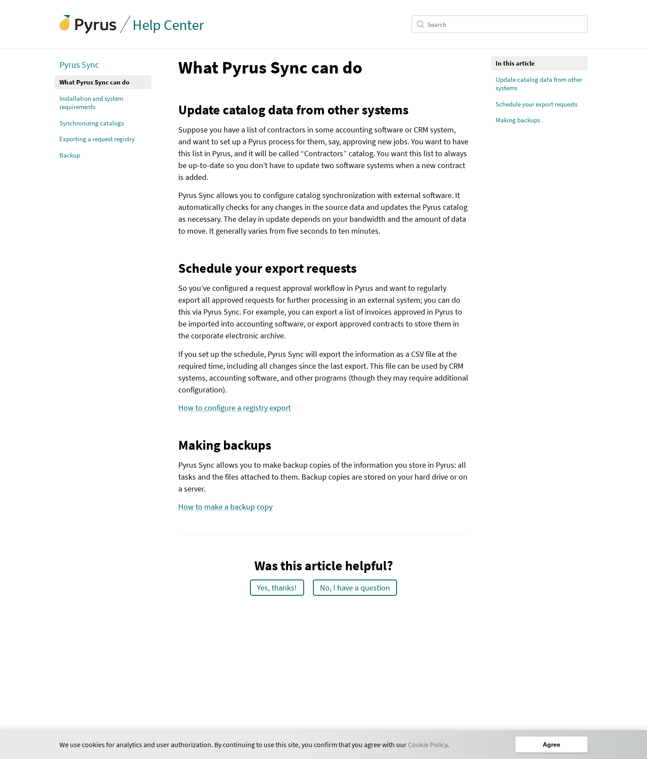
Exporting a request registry (97, 139)
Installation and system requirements (91, 102)
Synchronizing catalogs (91, 123)
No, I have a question (355, 588)
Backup (69, 155)
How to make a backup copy (225, 507)
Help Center (168, 25)
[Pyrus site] (88, 24)
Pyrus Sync (79, 64)
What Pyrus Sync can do (94, 82)
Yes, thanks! (277, 588)
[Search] (421, 24)
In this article (515, 63)
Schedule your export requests (536, 104)
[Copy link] (171, 67)
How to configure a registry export (234, 408)
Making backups (518, 120)
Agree (551, 744)
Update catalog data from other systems (539, 83)
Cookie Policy (427, 744)
